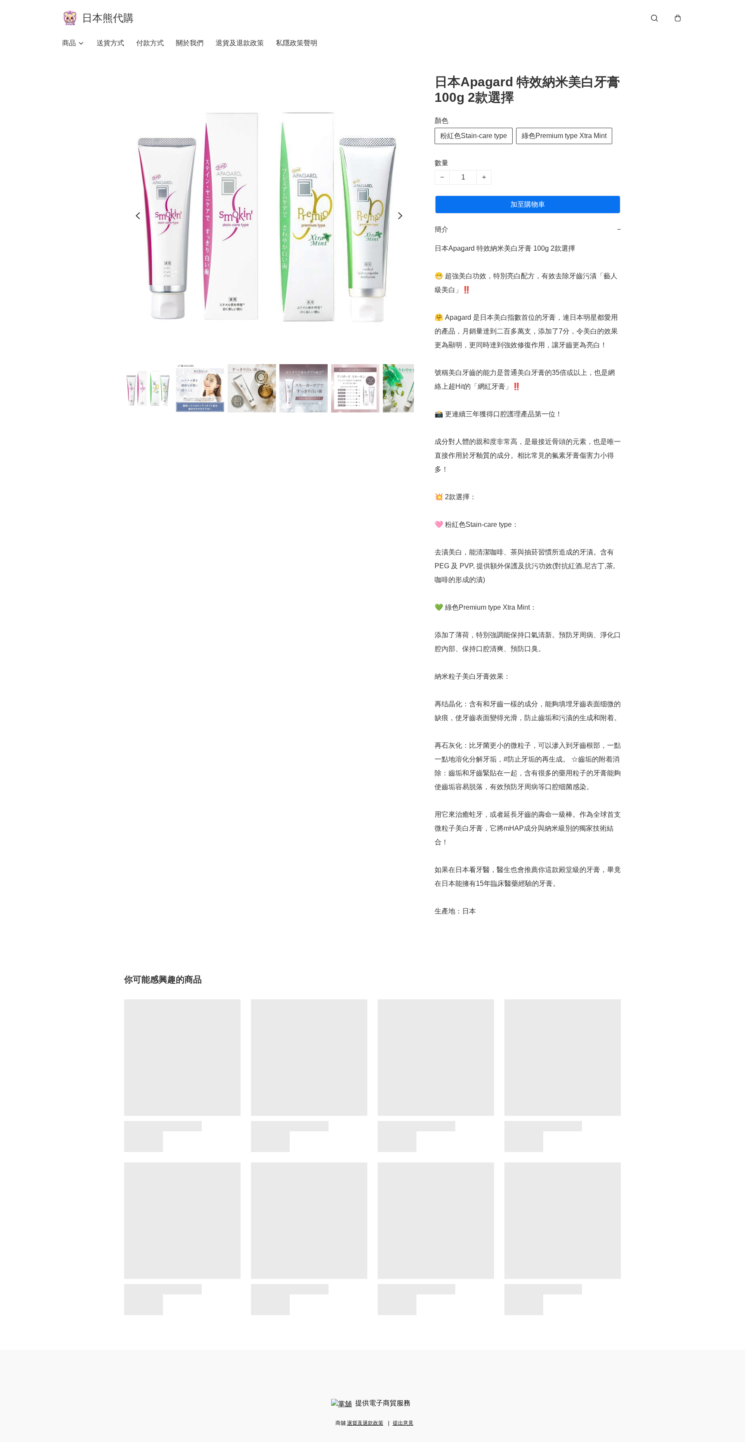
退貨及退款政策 (240, 43)
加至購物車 (527, 204)
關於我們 (189, 43)
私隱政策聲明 (296, 43)
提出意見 (403, 1423)
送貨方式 (110, 43)
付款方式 (150, 43)
